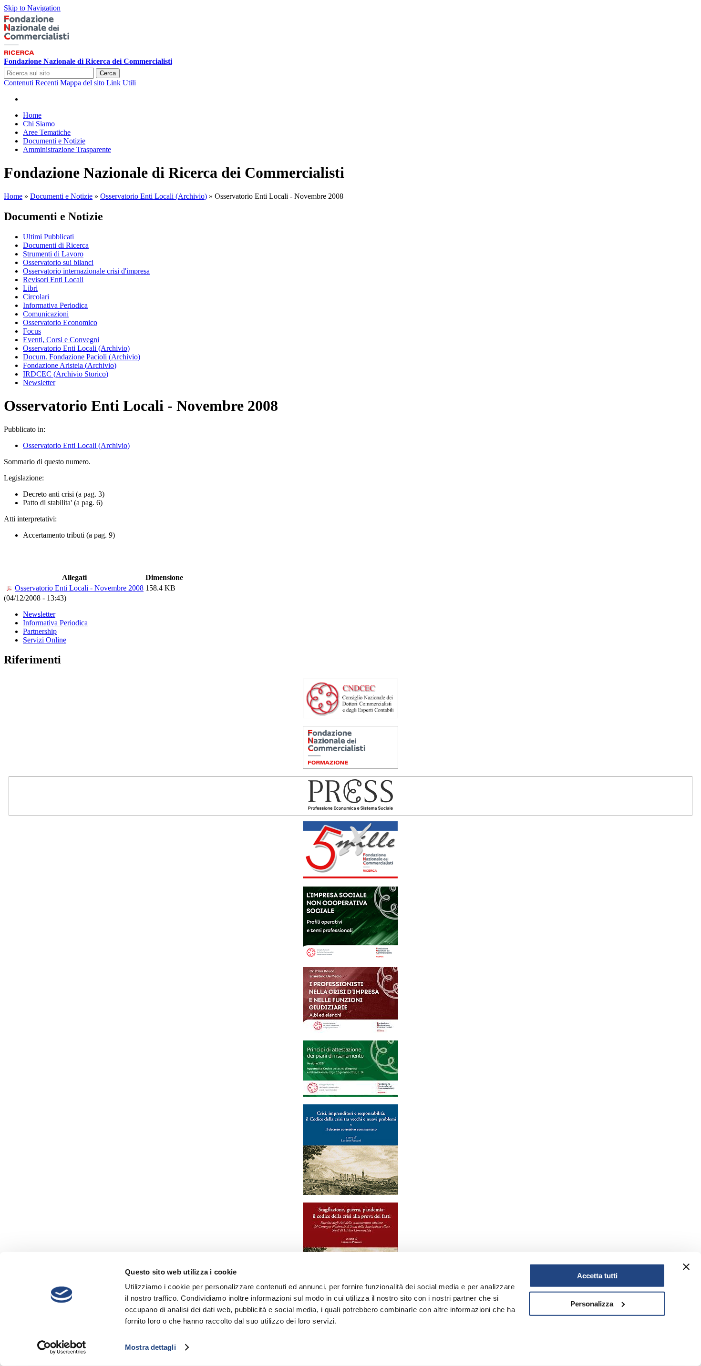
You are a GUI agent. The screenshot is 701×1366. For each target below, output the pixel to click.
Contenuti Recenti (31, 83)
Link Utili (121, 83)
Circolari (36, 297)
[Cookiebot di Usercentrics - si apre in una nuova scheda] (61, 1347)
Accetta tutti (597, 1276)
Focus (32, 331)
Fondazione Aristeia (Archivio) (69, 365)
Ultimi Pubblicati (48, 237)
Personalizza (591, 1303)
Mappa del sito (82, 83)
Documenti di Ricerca (56, 245)
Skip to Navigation (32, 8)
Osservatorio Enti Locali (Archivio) (153, 196)
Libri (30, 288)
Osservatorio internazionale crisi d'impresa (86, 271)
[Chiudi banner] (686, 1267)
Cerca (108, 73)
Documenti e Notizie (61, 196)
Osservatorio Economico (60, 322)
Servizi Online (44, 640)
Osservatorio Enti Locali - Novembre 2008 (79, 588)
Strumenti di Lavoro (53, 254)
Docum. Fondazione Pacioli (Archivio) (81, 357)
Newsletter (39, 382)
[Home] (51, 53)
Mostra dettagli (150, 1347)
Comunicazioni (46, 314)
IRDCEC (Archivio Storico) (65, 374)
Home (13, 196)
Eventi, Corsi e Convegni (61, 340)
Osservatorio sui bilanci (58, 262)
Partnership (40, 631)
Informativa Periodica (55, 305)
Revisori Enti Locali (53, 279)
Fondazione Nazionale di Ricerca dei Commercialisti (88, 61)
